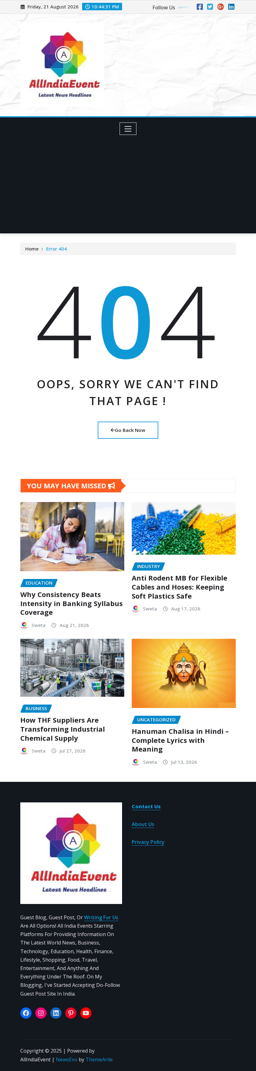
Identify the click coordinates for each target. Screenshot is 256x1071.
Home (32, 249)
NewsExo (66, 1059)
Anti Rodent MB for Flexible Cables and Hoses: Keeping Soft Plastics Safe (179, 586)
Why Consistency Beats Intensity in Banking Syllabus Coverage (71, 603)
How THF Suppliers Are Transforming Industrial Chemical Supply (62, 728)
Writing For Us (101, 917)
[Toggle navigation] (128, 128)
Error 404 (56, 249)
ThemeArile (99, 1059)
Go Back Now (130, 430)
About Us (143, 824)
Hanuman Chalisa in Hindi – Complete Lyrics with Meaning (180, 739)
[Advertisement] (130, 182)
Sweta (39, 625)
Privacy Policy (148, 842)
